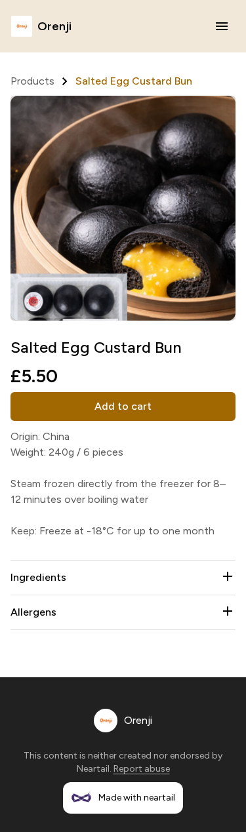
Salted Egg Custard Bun (133, 81)
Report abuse (141, 768)
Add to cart (123, 406)
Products (32, 81)
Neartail (93, 768)
